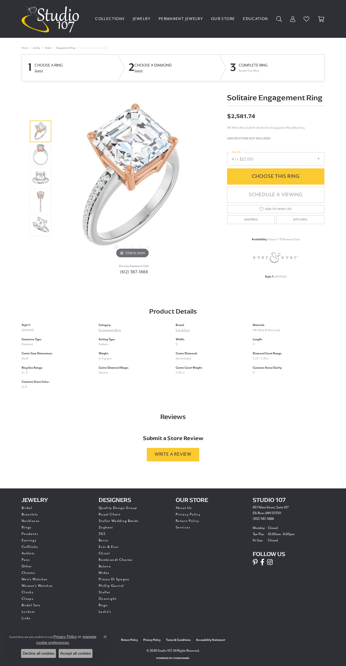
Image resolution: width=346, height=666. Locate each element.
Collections (110, 18)
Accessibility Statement (210, 640)
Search (39, 70)
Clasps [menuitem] (28, 599)
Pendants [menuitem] (30, 534)
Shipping (251, 219)
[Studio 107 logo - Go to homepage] (51, 18)
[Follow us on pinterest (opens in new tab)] (255, 562)
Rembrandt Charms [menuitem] (116, 560)
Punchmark (181, 658)
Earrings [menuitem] (29, 540)
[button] (116, 247)
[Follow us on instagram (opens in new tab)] (270, 562)
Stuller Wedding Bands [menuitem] (119, 521)
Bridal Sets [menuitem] (31, 605)
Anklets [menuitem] (28, 553)
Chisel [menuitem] (104, 553)
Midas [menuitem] (104, 573)
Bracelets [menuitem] (30, 514)
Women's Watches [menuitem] (37, 586)
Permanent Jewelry (181, 18)
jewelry (36, 47)
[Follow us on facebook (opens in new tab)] (262, 562)
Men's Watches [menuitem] (35, 579)
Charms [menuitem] (28, 573)
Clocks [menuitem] (28, 592)
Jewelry (142, 18)
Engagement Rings (66, 47)
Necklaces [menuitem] (30, 521)
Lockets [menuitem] (28, 612)
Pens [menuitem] (26, 560)
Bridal (48, 47)
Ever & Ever (183, 330)
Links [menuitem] (26, 618)
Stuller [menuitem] (105, 592)
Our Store (223, 18)
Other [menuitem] (27, 566)
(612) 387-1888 (134, 272)
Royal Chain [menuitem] (110, 514)
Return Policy (187, 521)
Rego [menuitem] (103, 605)
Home (25, 47)
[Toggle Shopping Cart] (321, 19)
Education (255, 18)
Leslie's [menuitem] (105, 612)
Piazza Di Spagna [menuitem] (114, 579)
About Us (184, 508)
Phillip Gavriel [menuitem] (111, 586)
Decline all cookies (38, 653)
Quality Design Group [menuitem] (118, 508)
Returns (300, 219)
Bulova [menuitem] (105, 566)
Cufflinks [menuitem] (30, 547)
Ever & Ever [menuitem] (109, 547)
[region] (132, 178)
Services (183, 527)
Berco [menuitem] (104, 540)
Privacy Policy (188, 514)
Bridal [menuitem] (27, 508)
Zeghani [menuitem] (106, 527)
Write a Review (173, 454)
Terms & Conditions (178, 640)
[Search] (279, 19)
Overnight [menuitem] (108, 599)
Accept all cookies (75, 653)
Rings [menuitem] (27, 527)
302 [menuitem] (102, 534)
